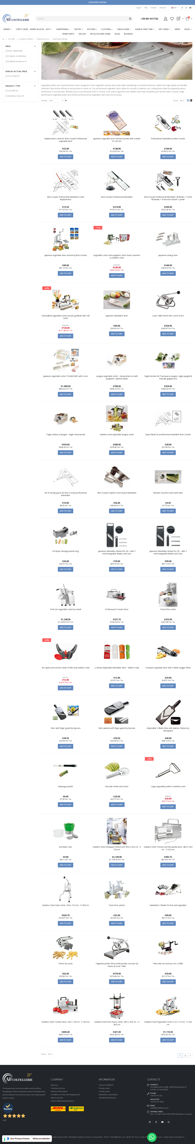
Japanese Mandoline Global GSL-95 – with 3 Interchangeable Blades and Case (168, 552)
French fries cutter (168, 609)
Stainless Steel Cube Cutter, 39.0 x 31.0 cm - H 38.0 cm (65, 905)
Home (4, 39)
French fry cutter (66, 963)
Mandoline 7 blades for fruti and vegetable (168, 905)
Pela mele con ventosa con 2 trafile (168, 963)
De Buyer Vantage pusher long (65, 551)
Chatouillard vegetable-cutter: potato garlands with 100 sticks (66, 316)
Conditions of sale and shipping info (65, 1094)
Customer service (58, 1088)
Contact (153, 8)
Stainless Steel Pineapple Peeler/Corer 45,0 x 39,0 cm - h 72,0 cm (117, 848)
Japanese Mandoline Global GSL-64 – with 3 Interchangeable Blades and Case (116, 552)
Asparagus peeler (65, 786)
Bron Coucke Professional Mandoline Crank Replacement (65, 198)
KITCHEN (11, 39)
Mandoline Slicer (16, 96)
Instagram (150, 1122)
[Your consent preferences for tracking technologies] (4, 1139)
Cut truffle (13, 90)
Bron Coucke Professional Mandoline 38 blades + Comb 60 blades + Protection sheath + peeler (168, 198)
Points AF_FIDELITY (106, 1085)
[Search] (130, 19)
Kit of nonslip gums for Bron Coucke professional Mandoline (66, 494)
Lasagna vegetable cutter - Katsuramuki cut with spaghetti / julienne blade (117, 377)
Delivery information (59, 1091)
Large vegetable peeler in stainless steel (168, 786)
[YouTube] (190, 7)
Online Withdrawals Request (62, 1101)
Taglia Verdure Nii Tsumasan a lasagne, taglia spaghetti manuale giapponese (168, 377)
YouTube (162, 1122)
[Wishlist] (172, 19)
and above (17, 61)
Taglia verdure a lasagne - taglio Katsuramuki (65, 434)
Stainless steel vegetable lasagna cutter (117, 434)
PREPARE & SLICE (43, 39)
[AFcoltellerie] (16, 18)
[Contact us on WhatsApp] (152, 1137)
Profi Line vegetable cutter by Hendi (65, 609)
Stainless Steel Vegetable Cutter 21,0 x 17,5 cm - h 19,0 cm (168, 1023)
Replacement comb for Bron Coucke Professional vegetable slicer (65, 139)
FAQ (146, 8)
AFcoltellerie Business (107, 1098)
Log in (138, 8)
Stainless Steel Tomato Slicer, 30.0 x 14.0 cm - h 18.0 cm (66, 1022)
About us (54, 1085)
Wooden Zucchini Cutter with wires (168, 493)
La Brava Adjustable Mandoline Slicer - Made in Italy (117, 667)
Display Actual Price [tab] (16, 71)
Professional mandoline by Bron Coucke (168, 138)
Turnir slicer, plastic (117, 905)
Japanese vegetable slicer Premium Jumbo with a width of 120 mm (116, 139)
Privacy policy (104, 1088)
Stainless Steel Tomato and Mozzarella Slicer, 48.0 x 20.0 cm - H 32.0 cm (168, 848)
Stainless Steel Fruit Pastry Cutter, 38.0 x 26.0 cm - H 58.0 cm (116, 1023)
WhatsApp (168, 1122)
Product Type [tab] (12, 86)
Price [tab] (8, 46)
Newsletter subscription (108, 1094)
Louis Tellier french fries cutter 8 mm (168, 315)
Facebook (156, 1122)
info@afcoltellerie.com (159, 1108)
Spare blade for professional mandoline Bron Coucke (168, 434)
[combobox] (84, 18)
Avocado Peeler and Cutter (116, 786)
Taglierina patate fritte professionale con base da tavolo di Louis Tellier (117, 964)
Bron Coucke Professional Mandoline (117, 197)
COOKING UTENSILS (25, 39)
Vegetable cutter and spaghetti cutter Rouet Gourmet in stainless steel (116, 256)
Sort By (44, 100)
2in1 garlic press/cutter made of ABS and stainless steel (65, 667)
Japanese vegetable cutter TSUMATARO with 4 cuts (65, 376)
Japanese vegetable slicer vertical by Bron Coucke (65, 255)
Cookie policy (104, 1091)
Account (163, 8)
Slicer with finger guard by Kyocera (65, 728)
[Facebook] (182, 7)
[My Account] (165, 19)
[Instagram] (186, 7)
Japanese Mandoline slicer (117, 315)
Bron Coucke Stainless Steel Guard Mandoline (116, 493)
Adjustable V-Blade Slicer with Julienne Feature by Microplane (168, 729)
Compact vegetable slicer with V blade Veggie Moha (168, 667)
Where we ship (57, 1098)
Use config (13, 76)
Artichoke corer (65, 847)
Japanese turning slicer (168, 255)
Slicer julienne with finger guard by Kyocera (117, 728)
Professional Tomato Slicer (116, 609)
